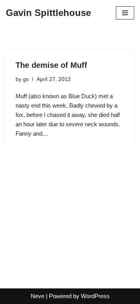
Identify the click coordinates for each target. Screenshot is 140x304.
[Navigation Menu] (125, 12)
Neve (37, 296)
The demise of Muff (51, 65)
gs (26, 79)
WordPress (95, 296)
